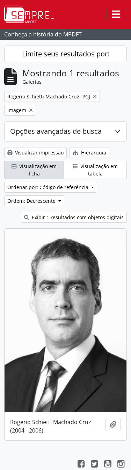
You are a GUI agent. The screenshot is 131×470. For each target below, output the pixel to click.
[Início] (32, 14)
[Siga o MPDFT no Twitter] (94, 465)
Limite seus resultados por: (65, 53)
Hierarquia (93, 152)
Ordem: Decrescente (32, 201)
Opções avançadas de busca (56, 131)
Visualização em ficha (37, 170)
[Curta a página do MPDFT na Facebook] (81, 465)
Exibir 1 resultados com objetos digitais (77, 217)
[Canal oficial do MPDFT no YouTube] (108, 465)
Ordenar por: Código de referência (48, 187)
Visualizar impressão (39, 152)
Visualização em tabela (98, 170)
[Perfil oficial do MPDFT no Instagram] (121, 465)
